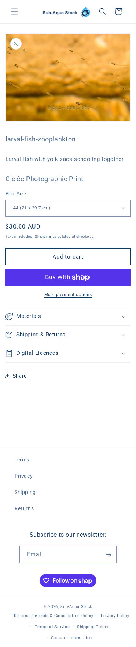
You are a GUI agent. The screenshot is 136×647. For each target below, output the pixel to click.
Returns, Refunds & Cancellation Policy (54, 615)
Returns (24, 508)
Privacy (24, 476)
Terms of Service (52, 627)
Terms (22, 460)
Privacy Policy (115, 615)
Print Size (15, 193)
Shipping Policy (92, 627)
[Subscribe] (108, 554)
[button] (14, 12)
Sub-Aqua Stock (76, 606)
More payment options (68, 294)
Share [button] (20, 376)
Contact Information (71, 637)
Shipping (43, 236)
